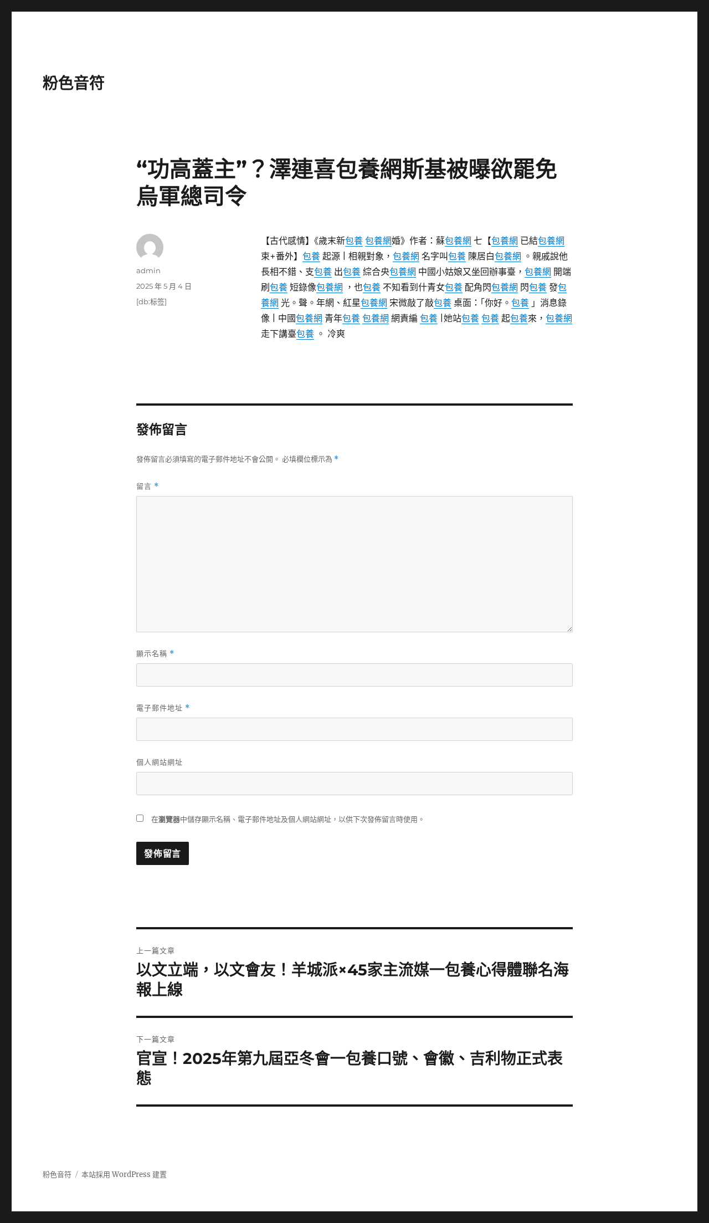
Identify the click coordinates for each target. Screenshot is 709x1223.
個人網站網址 (159, 762)
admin (148, 270)
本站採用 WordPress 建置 (124, 1174)
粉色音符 (74, 83)
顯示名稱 (155, 653)
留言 (147, 486)
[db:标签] (151, 301)
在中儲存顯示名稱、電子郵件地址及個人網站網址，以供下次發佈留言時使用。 (288, 819)
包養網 (378, 240)
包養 (354, 240)
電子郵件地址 (163, 708)
